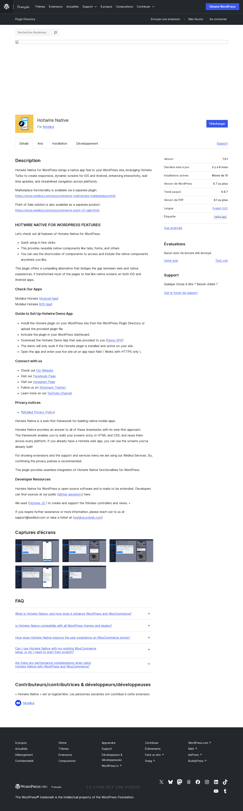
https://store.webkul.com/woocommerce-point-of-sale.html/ (57, 210)
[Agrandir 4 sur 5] (54, 570)
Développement (87, 143)
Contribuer (152, 742)
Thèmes (63, 748)
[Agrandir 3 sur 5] (148, 544)
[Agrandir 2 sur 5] (101, 544)
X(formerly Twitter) (52, 387)
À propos (21, 742)
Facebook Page (44, 376)
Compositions (67, 760)
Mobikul (48, 127)
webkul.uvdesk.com (88, 517)
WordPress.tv (112, 765)
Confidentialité (24, 760)
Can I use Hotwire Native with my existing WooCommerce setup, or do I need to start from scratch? (55, 650)
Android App (48, 298)
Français (56, 786)
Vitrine (62, 742)
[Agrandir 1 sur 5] (54, 544)
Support (222, 143)
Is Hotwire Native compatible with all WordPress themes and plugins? (63, 626)
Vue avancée (173, 228)
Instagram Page (44, 382)
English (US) (220, 208)
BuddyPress (197, 760)
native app (220, 217)
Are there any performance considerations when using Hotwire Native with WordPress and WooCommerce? (53, 664)
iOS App (45, 304)
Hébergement (24, 754)
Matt (192, 748)
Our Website (44, 370)
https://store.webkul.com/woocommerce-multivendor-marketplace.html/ (65, 196)
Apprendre (108, 742)
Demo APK (114, 340)
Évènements (153, 748)
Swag (150, 760)
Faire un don (154, 754)
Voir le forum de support (181, 293)
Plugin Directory (25, 19)
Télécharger (217, 123)
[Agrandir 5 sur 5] (101, 570)
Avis (40, 143)
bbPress (195, 754)
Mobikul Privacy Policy (38, 412)
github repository (70, 494)
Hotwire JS (37, 503)
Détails (24, 143)
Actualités (21, 748)
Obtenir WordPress (222, 6)
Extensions (65, 754)
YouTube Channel (59, 393)
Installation (59, 143)
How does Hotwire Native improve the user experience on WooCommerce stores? (72, 637)
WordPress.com (199, 742)
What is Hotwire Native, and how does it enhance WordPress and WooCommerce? (73, 614)
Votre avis (171, 260)
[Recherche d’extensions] (55, 32)
